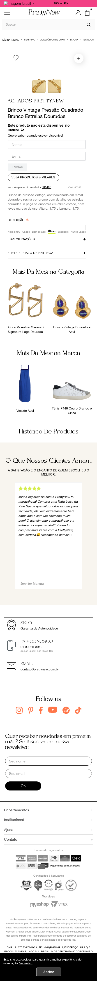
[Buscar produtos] (88, 24)
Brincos (88, 39)
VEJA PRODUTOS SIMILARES (33, 177)
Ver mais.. (25, 963)
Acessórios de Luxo (52, 39)
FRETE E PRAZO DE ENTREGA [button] (30, 253)
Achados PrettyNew (36, 101)
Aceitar (48, 972)
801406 (46, 187)
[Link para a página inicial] (10, 39)
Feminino (29, 39)
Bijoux (74, 39)
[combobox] (48, 24)
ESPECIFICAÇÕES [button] (21, 239)
